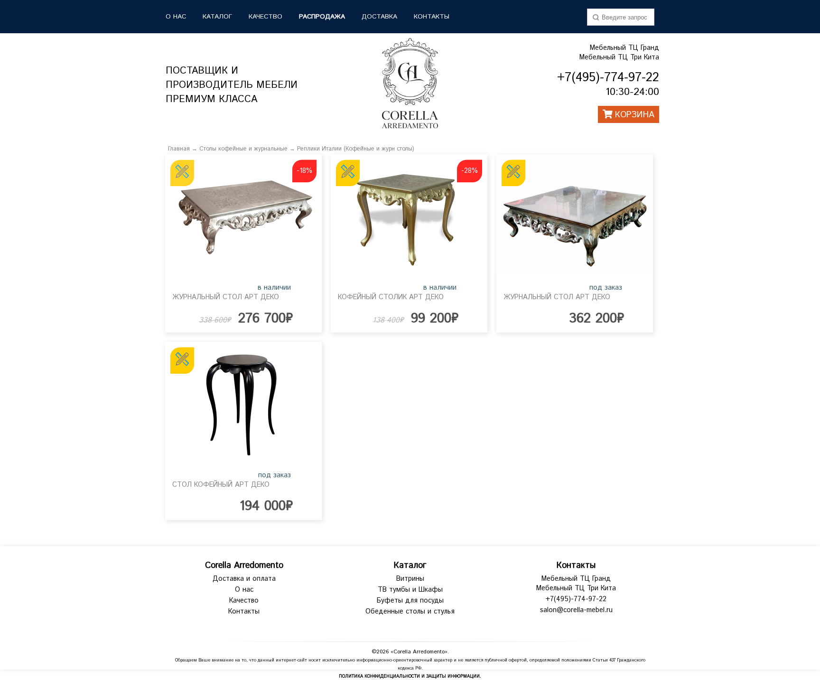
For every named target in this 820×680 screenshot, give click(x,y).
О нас (244, 590)
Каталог (410, 565)
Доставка (379, 16)
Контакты (431, 16)
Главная (179, 149)
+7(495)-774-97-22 (576, 599)
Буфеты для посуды (410, 600)
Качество (244, 600)
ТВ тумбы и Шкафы (410, 590)
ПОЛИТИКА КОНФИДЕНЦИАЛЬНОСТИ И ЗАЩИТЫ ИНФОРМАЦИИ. (410, 676)
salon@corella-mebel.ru (576, 610)
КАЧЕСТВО (265, 16)
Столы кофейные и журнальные (243, 149)
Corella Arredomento (244, 565)
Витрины (410, 579)
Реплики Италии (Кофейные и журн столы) (355, 149)
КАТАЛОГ (217, 16)
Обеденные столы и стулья (410, 611)
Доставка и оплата (244, 579)
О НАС (176, 16)
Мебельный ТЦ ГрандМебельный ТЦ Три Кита (619, 52)
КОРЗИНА (633, 115)
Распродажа (322, 16)
